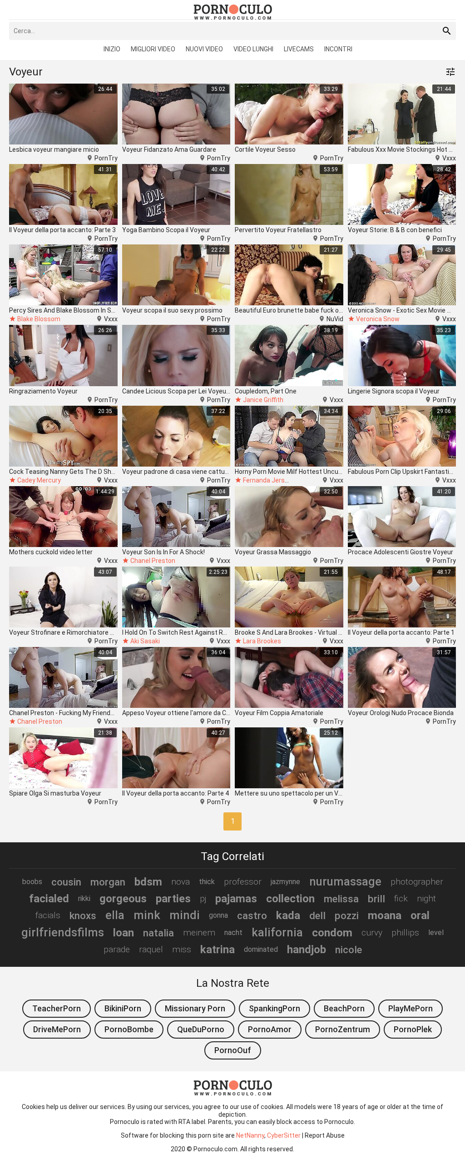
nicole (348, 949)
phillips (405, 932)
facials (47, 915)
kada (288, 915)
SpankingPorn (274, 1008)
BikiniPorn (122, 1008)
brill (376, 899)
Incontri (338, 49)
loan (123, 932)
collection (290, 898)
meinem (199, 932)
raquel (151, 949)
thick (207, 881)
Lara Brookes (262, 641)
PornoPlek (413, 1029)
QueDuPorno (200, 1029)
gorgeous (123, 898)
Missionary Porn (195, 1008)
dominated (261, 949)
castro (252, 915)
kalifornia (277, 932)
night (426, 898)
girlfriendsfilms (62, 932)
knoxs (82, 915)
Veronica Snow (378, 319)
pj (203, 898)
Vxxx (449, 158)
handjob (306, 949)
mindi (184, 915)
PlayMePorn (410, 1008)
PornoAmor (270, 1029)
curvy (371, 932)
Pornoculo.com (215, 1149)
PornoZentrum (342, 1029)
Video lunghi (253, 49)
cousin (66, 882)
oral (420, 915)
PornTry (106, 158)
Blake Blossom (38, 319)
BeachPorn (344, 1008)
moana (384, 915)
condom (332, 932)
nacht (233, 932)
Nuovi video (204, 49)
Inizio (112, 49)
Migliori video (153, 49)
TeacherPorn (56, 1008)
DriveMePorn (57, 1029)
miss (181, 949)
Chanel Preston (152, 560)
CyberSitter (284, 1135)
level (436, 932)
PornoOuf (232, 1050)
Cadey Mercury (39, 480)
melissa (341, 899)
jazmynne (285, 881)
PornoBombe (128, 1029)
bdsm (148, 881)
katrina (217, 949)
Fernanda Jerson (267, 480)
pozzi (347, 915)
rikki (84, 898)
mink (147, 915)
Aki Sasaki (145, 641)
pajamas (236, 898)
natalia (158, 933)
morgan (107, 882)
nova (180, 881)
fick (401, 898)
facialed (49, 898)
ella (114, 915)
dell (317, 915)
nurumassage (345, 881)
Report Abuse (325, 1135)
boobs (32, 881)
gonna (218, 915)
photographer (417, 881)
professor (243, 881)
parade (117, 949)
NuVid (334, 319)
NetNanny (250, 1135)
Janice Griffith (263, 399)
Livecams (299, 49)
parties (173, 898)
